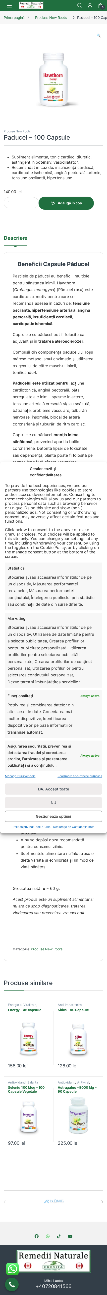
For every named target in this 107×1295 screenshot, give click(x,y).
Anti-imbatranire (70, 1005)
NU (53, 802)
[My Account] (90, 5)
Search (79, 5)
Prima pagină (14, 17)
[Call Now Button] (12, 1284)
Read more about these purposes (79, 776)
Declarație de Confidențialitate (74, 827)
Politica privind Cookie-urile (32, 827)
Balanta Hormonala (23, 1084)
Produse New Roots (51, 17)
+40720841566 (53, 1286)
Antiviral (83, 1082)
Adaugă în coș (70, 203)
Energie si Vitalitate (22, 1005)
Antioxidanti (16, 1082)
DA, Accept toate (53, 789)
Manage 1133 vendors (20, 776)
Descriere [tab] (15, 238)
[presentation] (102, 1202)
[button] (99, 35)
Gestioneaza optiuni (53, 816)
